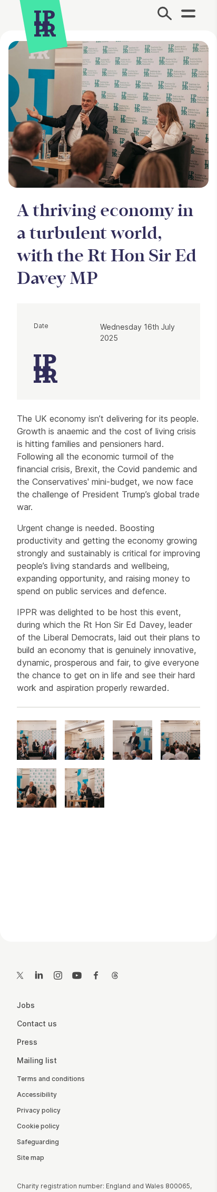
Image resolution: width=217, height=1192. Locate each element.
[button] (36, 740)
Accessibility (37, 1094)
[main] (108, 477)
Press (27, 1041)
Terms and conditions (51, 1079)
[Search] (164, 15)
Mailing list (37, 1060)
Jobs (26, 1005)
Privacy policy (39, 1110)
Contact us (37, 1023)
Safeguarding (38, 1142)
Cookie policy (38, 1126)
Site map (30, 1158)
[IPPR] (45, 23)
